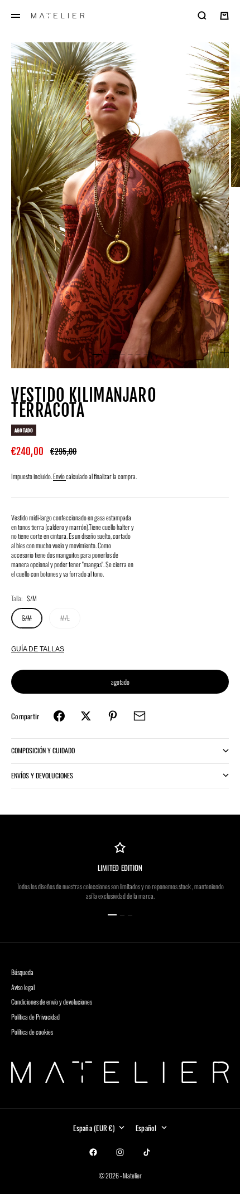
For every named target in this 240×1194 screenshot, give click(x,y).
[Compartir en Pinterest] (112, 716)
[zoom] (224, 353)
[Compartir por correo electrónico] (139, 716)
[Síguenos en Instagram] (120, 1152)
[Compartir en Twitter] (86, 716)
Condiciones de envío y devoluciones (51, 1001)
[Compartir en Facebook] (59, 716)
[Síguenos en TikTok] (146, 1152)
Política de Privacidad (35, 1016)
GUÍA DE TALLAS (37, 649)
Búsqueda (22, 972)
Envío (59, 476)
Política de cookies (32, 1031)
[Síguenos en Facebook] (93, 1152)
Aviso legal (23, 987)
